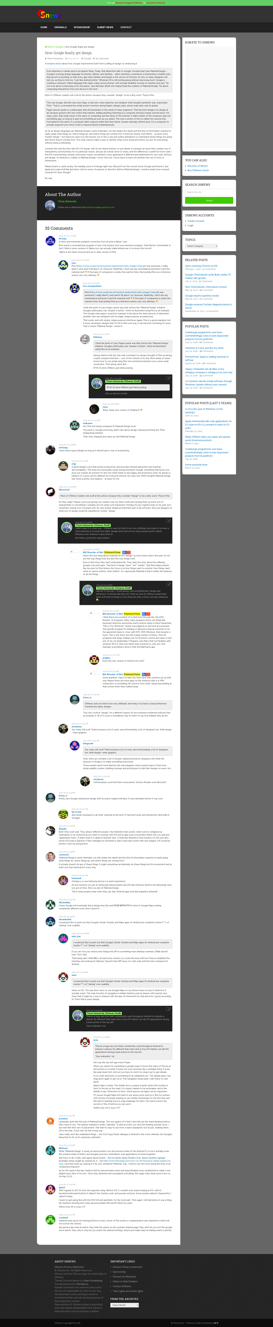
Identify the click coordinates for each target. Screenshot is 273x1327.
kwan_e (87, 697)
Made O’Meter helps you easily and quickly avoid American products (207, 439)
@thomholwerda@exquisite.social (98, 207)
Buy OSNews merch (198, 170)
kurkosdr (76, 878)
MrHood (63, 1148)
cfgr (74, 464)
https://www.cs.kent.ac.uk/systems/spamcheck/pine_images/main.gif (111, 266)
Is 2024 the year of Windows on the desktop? (204, 411)
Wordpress (82, 1284)
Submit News (105, 27)
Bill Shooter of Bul (93, 552)
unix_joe (76, 936)
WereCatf (64, 489)
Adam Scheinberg (92, 1280)
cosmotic (64, 854)
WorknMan (64, 902)
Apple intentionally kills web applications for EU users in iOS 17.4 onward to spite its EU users (208, 424)
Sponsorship (82, 27)
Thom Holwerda (55, 58)
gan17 (62, 1187)
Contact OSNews (122, 1286)
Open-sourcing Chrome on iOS (201, 266)
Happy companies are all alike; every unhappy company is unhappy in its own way (208, 371)
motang (63, 447)
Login (191, 225)
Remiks (63, 829)
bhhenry (97, 337)
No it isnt (76, 812)
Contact (126, 27)
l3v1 (74, 263)
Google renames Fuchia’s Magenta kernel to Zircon (208, 306)
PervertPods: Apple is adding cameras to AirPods (207, 358)
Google (59, 47)
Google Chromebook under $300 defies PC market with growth (208, 276)
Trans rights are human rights (128, 1291)
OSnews (59, 1323)
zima (105, 407)
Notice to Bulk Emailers (125, 1281)
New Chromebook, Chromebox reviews (206, 287)
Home (44, 27)
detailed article (54, 63)
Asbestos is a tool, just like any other (204, 348)
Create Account (196, 221)
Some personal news (196, 464)
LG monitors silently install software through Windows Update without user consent (208, 383)
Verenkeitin (65, 919)
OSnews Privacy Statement (69, 1267)
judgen (106, 658)
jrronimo (63, 1118)
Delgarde (88, 743)
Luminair (63, 1217)
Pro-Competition (92, 286)
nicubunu (77, 726)
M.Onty (62, 238)
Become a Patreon (198, 166)
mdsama (87, 423)
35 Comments (102, 58)
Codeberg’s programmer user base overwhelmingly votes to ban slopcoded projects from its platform (206, 336)
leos (74, 975)
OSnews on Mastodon (124, 1276)
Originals (60, 27)
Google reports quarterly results (202, 295)
